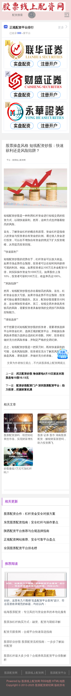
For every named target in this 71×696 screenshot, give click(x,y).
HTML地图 (58, 681)
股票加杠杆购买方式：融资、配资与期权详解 (32, 622)
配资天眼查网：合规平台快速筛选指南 (28, 632)
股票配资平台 (58, 672)
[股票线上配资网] (34, 6)
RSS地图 (46, 681)
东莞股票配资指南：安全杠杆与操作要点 (31, 522)
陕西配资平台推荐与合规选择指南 (26, 530)
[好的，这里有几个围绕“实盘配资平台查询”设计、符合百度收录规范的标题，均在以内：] (35, 584)
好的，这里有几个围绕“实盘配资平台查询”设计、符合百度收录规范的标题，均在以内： (34, 602)
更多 (61, 27)
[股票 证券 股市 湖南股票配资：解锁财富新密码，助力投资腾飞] (52, 423)
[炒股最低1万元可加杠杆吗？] (18, 456)
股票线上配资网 (34, 672)
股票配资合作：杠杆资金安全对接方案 (29, 513)
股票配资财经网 (44, 685)
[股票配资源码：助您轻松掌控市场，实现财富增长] (18, 423)
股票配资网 (10, 672)
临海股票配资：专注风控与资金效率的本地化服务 (35, 612)
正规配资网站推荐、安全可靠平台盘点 (29, 539)
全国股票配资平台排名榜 (20, 548)
